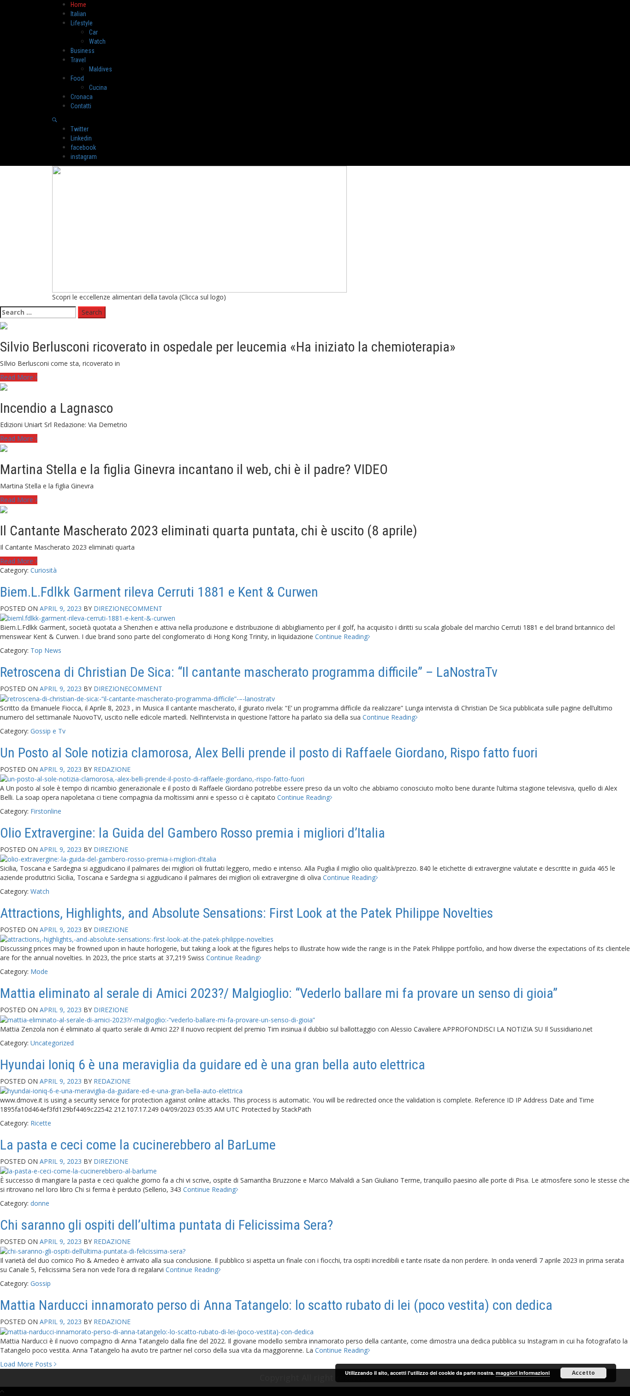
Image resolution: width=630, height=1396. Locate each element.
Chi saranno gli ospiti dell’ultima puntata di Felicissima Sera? (166, 1225)
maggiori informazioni (523, 1372)
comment (145, 608)
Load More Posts (27, 1364)
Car (93, 32)
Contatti (81, 106)
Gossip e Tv (47, 731)
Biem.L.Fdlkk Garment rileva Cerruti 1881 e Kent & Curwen (159, 592)
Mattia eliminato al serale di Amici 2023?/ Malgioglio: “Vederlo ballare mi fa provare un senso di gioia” (279, 993)
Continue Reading (341, 636)
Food (77, 78)
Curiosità (43, 570)
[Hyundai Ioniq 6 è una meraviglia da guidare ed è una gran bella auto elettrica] (121, 1090)
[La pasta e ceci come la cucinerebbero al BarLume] (78, 1170)
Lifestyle (82, 23)
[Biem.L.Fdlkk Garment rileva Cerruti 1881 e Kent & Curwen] (87, 617)
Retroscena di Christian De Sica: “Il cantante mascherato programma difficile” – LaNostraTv (249, 672)
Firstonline (45, 811)
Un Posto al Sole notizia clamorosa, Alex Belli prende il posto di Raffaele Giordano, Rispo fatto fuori (269, 753)
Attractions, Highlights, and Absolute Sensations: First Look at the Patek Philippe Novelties (246, 913)
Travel (78, 60)
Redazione (112, 769)
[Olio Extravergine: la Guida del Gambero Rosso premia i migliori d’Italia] (108, 858)
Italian (78, 14)
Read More (17, 377)
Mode (39, 971)
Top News (45, 650)
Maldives (100, 69)
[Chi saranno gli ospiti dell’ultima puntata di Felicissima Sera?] (92, 1250)
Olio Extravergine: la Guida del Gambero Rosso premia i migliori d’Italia (192, 833)
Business (83, 50)
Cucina (98, 87)
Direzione (111, 608)
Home (78, 4)
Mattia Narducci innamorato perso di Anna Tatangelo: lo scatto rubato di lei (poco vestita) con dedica (276, 1305)
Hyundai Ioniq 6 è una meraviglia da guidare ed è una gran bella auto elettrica (212, 1064)
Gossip (40, 1283)
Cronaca (82, 96)
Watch (97, 41)
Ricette (40, 1123)
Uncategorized (52, 1042)
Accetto (583, 1373)
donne (39, 1203)
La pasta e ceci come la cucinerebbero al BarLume (138, 1145)
